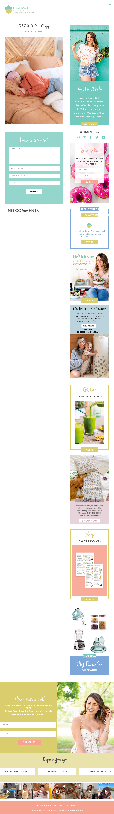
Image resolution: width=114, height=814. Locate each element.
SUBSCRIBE (29, 742)
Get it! (89, 449)
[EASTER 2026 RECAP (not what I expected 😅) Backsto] (73, 791)
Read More (90, 124)
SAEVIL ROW (75, 810)
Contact (75, 805)
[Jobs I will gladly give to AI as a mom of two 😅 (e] (89, 791)
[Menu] (110, 4)
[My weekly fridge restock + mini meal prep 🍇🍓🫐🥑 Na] (24, 791)
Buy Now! (89, 300)
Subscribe (39, 805)
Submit (89, 181)
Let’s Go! (89, 242)
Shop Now (89, 656)
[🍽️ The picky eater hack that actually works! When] (57, 791)
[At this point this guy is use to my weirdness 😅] (106, 791)
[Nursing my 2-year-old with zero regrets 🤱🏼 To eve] (41, 791)
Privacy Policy (63, 805)
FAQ (53, 805)
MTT (83, 810)
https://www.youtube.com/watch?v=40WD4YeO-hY (89, 215)
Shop (47, 805)
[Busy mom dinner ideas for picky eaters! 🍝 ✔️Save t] (8, 791)
